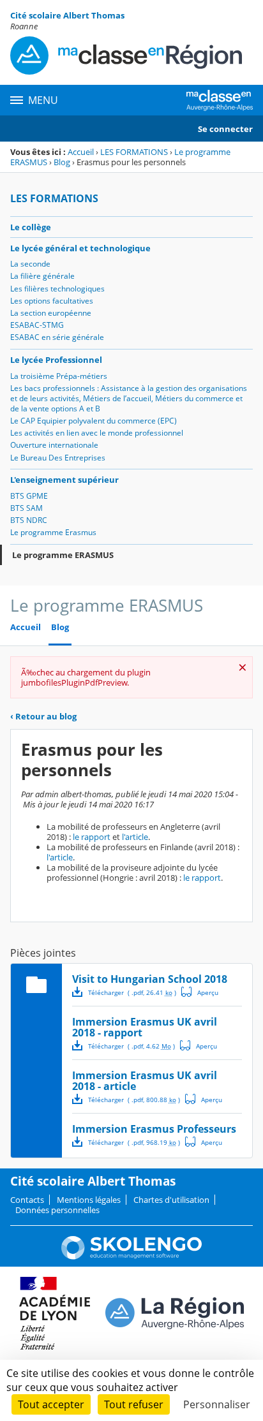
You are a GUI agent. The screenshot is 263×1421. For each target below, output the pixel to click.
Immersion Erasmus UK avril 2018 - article (144, 1080)
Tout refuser (133, 1404)
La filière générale (42, 275)
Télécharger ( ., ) (132, 992)
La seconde (30, 263)
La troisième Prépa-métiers (58, 376)
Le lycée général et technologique (80, 248)
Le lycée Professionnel (56, 359)
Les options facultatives (51, 300)
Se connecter (225, 129)
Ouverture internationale (54, 444)
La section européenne (50, 312)
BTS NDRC (28, 520)
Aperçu (199, 992)
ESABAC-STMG (37, 325)
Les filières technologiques (57, 288)
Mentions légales (89, 1200)
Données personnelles (57, 1210)
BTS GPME (29, 495)
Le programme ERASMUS (63, 555)
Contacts (27, 1200)
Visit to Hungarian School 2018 (149, 979)
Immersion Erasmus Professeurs (154, 1129)
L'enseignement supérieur (64, 479)
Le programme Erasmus (53, 532)
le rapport (91, 837)
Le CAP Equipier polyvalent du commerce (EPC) (93, 420)
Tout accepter (51, 1404)
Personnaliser (216, 1404)
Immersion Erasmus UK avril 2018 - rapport (144, 1027)
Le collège (30, 227)
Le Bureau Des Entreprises (57, 457)
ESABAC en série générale (57, 337)
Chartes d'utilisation (171, 1200)
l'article (135, 837)
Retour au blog (43, 716)
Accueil (81, 152)
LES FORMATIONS (134, 152)
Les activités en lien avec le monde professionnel (96, 432)
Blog (62, 162)
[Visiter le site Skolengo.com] (131, 1256)
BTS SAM (26, 508)
